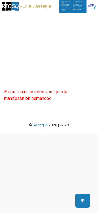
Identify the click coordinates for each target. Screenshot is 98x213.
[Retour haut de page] (82, 201)
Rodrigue (40, 125)
